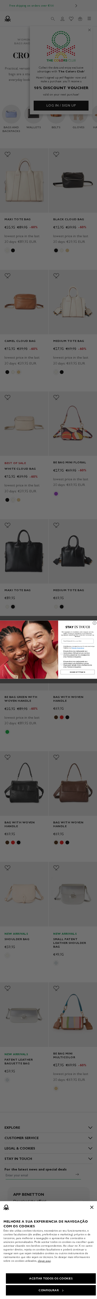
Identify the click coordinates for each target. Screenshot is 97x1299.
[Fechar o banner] (91, 1207)
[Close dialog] (94, 622)
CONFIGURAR (49, 1290)
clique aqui (44, 1260)
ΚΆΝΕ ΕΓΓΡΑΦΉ (77, 672)
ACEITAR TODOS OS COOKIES (51, 1278)
